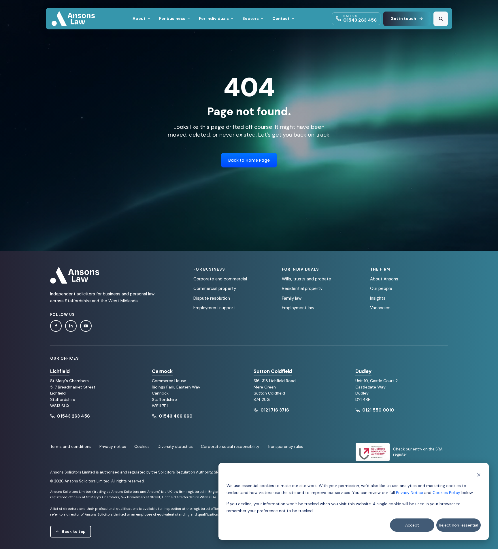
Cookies (142, 446)
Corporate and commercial (220, 279)
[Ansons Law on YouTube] (86, 326)
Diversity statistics (175, 446)
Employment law (298, 308)
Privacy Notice (409, 492)
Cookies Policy (446, 492)
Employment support (214, 308)
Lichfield (59, 371)
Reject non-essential (458, 525)
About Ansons (384, 279)
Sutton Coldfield (273, 371)
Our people (381, 288)
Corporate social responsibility (230, 446)
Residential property (302, 288)
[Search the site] (440, 19)
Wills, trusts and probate (306, 279)
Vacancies (380, 308)
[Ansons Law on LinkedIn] (71, 326)
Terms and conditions (70, 446)
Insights (378, 298)
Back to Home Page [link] (249, 160)
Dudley (363, 371)
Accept (412, 525)
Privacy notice (112, 446)
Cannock (162, 371)
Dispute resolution (211, 298)
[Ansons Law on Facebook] (56, 326)
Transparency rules (285, 446)
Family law (291, 298)
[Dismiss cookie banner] (479, 474)
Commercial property (214, 288)
